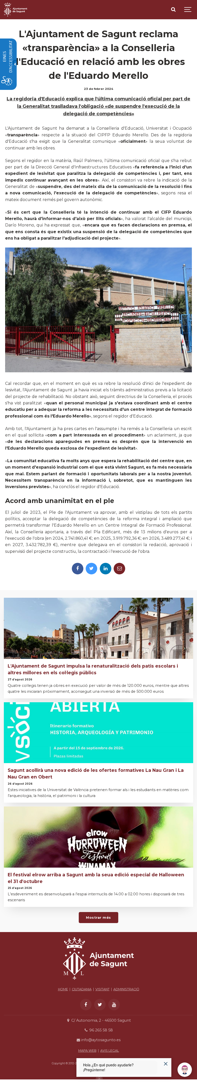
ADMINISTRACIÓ (126, 989)
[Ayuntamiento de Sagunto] (98, 981)
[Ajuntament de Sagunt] (15, 9)
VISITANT (102, 989)
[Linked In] (105, 568)
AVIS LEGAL (109, 1050)
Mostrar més (98, 917)
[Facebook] (77, 568)
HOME (63, 989)
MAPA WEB (87, 1050)
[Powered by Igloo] (98, 1077)
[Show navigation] (188, 9)
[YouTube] (114, 1004)
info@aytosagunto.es (100, 1040)
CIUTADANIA (82, 989)
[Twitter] (91, 568)
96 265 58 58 (100, 1030)
